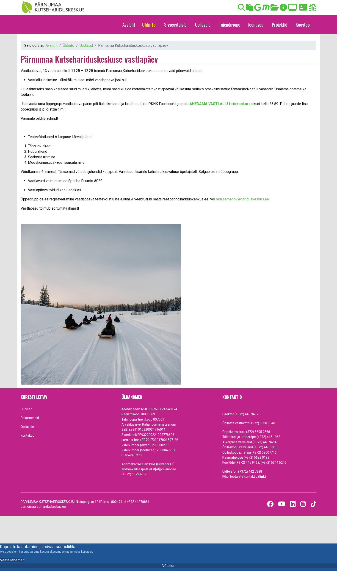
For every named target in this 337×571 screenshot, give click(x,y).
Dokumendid (30, 418)
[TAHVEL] (249, 9)
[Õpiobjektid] (275, 9)
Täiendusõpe (229, 24)
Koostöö (303, 24)
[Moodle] (266, 9)
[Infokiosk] (283, 9)
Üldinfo (149, 24)
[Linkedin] (293, 504)
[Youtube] (281, 504)
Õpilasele (202, 24)
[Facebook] (270, 504)
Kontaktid (27, 435)
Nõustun (168, 566)
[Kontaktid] (303, 9)
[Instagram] (303, 504)
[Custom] (313, 504)
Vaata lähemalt (12, 560)
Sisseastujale (175, 24)
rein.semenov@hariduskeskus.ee (242, 199)
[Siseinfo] (312, 9)
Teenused (255, 24)
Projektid (279, 24)
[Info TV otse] (292, 9)
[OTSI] (241, 9)
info (138, 455)
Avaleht (128, 24)
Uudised (26, 409)
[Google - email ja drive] (257, 9)
